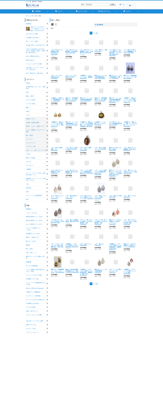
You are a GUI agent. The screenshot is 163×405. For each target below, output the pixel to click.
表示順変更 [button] (99, 24)
